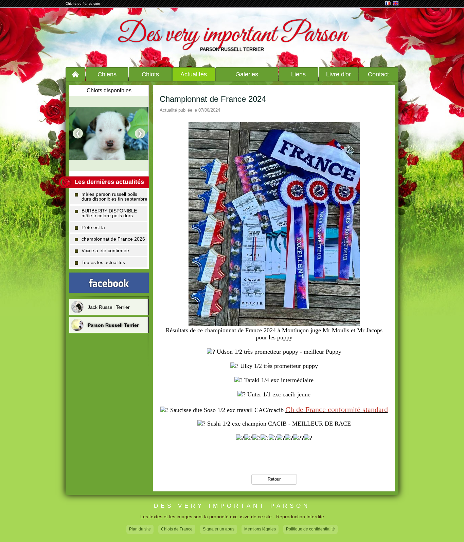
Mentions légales (260, 529)
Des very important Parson (232, 35)
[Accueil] (75, 74)
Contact (378, 74)
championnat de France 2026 (113, 239)
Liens (298, 74)
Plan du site (140, 529)
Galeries (246, 74)
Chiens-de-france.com (83, 3)
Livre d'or (338, 74)
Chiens (107, 74)
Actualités (193, 74)
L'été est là (93, 227)
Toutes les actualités (103, 262)
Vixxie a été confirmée (105, 250)
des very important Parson (232, 506)
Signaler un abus (218, 529)
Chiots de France (177, 529)
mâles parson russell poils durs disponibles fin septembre (114, 196)
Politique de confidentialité (310, 529)
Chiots (150, 74)
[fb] (109, 283)
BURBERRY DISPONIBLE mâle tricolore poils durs (109, 213)
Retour (274, 479)
